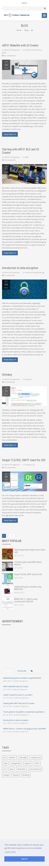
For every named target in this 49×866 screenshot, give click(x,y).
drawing (25, 775)
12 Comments (10, 55)
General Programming (34, 272)
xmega (6, 775)
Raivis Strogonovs (12, 50)
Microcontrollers (34, 50)
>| (16, 536)
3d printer (21, 769)
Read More (9, 134)
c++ (4, 769)
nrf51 (37, 763)
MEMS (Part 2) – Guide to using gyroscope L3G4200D (24, 728)
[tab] (32, 671)
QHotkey (7, 374)
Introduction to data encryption (20, 268)
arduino (12, 757)
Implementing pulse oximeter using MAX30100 (22, 678)
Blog (26, 30)
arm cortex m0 (35, 769)
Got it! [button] (24, 859)
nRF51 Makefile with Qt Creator (20, 45)
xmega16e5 (16, 763)
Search (24, 3)
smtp (5, 763)
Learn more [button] (10, 852)
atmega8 (23, 757)
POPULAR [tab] (21, 671)
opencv (28, 763)
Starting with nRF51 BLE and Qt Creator (20, 151)
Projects (28, 379)
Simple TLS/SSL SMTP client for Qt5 (23, 460)
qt (4, 757)
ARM (4, 52)
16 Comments (10, 160)
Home (18, 30)
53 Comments (10, 467)
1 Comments (9, 275)
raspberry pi (35, 757)
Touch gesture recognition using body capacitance (24, 712)
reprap (16, 775)
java (11, 769)
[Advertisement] (15, 642)
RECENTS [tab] (8, 671)
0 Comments (9, 382)
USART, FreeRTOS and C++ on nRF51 (18, 695)
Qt (26, 50)
